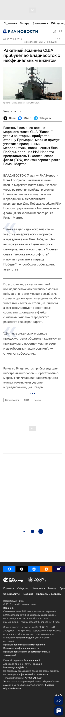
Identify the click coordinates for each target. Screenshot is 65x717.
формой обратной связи (34, 674)
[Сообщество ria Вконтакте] (34, 569)
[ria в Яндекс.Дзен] (22, 569)
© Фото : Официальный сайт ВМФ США (21, 103)
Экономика (38, 588)
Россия (38, 400)
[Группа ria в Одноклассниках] (46, 569)
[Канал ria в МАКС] (9, 569)
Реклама (28, 593)
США (26, 400)
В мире (52, 588)
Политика (8, 588)
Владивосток (12, 400)
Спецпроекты (11, 593)
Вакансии (8, 607)
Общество (23, 588)
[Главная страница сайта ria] (20, 31)
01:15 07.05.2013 (12, 39)
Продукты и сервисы (48, 593)
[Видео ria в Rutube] (59, 569)
